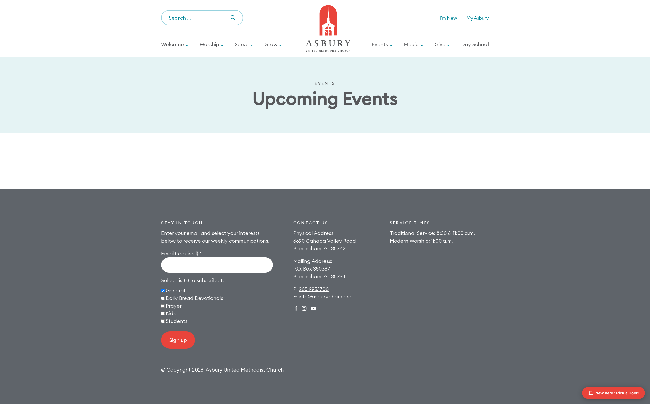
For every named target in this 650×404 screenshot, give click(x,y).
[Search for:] (202, 18)
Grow (270, 44)
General (175, 290)
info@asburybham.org (325, 296)
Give (440, 44)
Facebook (296, 308)
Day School (475, 44)
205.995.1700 (314, 289)
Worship (209, 44)
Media (411, 44)
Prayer (174, 305)
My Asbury (477, 18)
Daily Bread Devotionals (194, 298)
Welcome (172, 44)
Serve (242, 44)
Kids (171, 313)
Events (380, 44)
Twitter (313, 308)
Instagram (304, 308)
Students (176, 321)
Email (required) (181, 253)
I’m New (448, 18)
